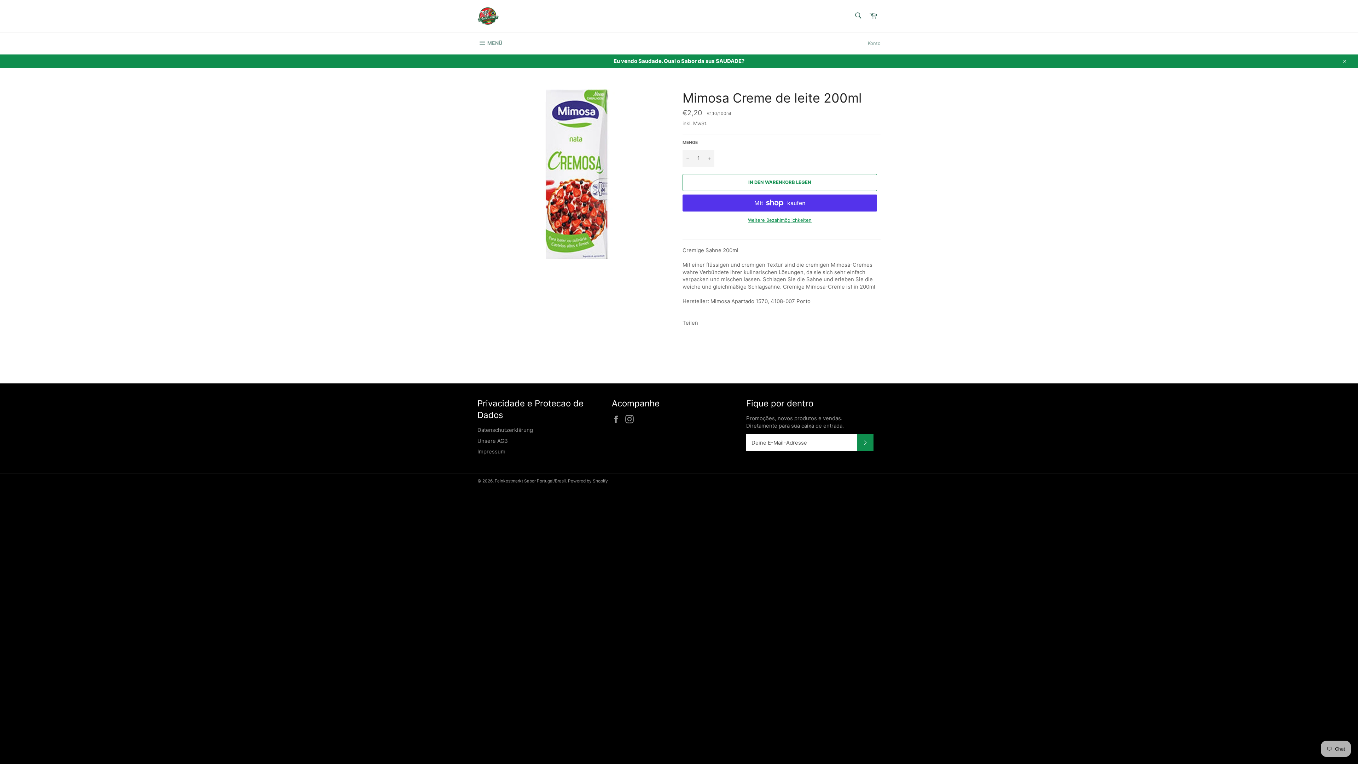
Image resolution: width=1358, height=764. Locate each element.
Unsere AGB (492, 441)
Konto (874, 43)
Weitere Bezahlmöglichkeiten (780, 220)
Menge (690, 142)
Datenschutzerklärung (505, 430)
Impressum (491, 451)
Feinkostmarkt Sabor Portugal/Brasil (530, 481)
